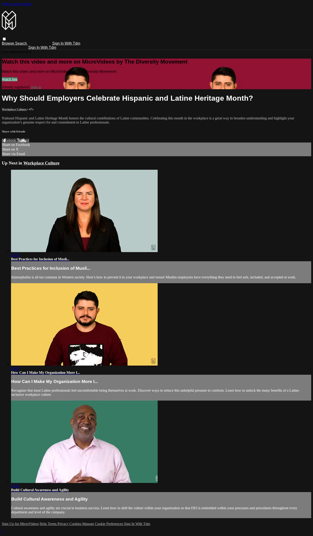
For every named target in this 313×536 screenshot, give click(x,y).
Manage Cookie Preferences (103, 524)
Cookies (75, 524)
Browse (8, 43)
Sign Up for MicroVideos (20, 524)
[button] (4, 39)
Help (44, 524)
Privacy (63, 524)
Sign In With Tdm (66, 43)
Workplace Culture (14, 109)
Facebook (9, 140)
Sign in (36, 87)
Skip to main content (17, 4)
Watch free (9, 79)
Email (25, 140)
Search (21, 43)
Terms (53, 524)
